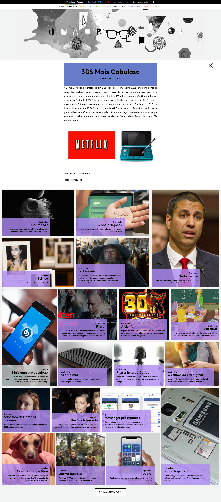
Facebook (92, 2)
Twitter (100, 2)
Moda (99, 7)
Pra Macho (119, 7)
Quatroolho (133, 7)
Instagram (118, 2)
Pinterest (126, 2)
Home (61, 7)
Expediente (70, 2)
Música (107, 7)
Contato (80, 2)
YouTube (108, 2)
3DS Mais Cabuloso (110, 72)
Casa (91, 7)
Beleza (83, 7)
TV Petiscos (71, 7)
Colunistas (157, 7)
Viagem (145, 7)
